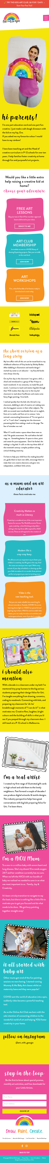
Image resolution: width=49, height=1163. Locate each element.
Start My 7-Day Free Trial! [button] (24, 620)
